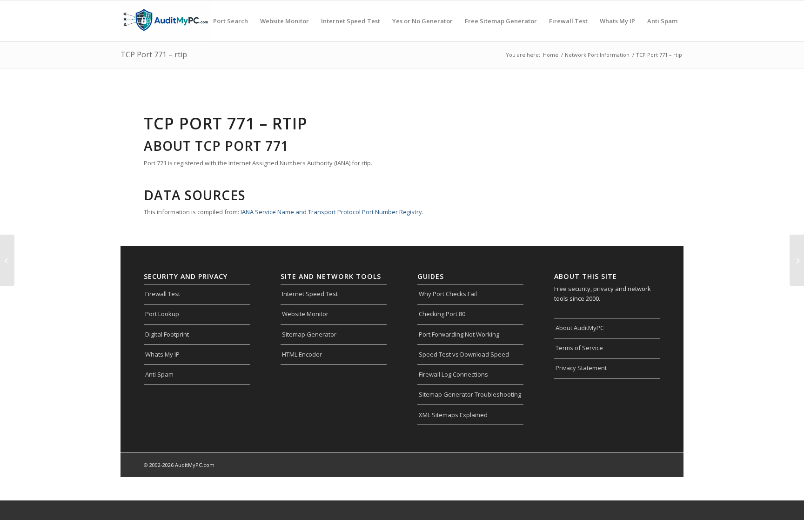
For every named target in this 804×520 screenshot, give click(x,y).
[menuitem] (230, 20)
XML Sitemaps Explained (453, 415)
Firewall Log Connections (453, 374)
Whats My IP (162, 354)
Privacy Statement (581, 368)
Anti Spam (159, 374)
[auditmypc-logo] (165, 20)
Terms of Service (579, 348)
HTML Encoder (302, 354)
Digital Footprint (167, 334)
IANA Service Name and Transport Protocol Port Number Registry (331, 212)
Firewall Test (162, 294)
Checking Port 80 (442, 314)
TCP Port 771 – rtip (154, 54)
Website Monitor (305, 314)
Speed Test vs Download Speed (464, 354)
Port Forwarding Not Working (459, 334)
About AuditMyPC (580, 328)
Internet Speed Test (310, 294)
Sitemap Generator (309, 334)
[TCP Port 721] (7, 260)
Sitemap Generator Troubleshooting (470, 394)
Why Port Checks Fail (448, 294)
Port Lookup (162, 314)
